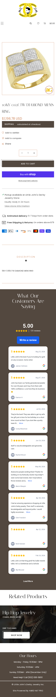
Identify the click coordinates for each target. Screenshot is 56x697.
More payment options (28, 181)
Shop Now (16, 635)
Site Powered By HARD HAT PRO (28, 690)
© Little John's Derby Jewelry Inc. (28, 684)
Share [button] (8, 143)
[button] (2, 23)
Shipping (9, 124)
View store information (17, 206)
